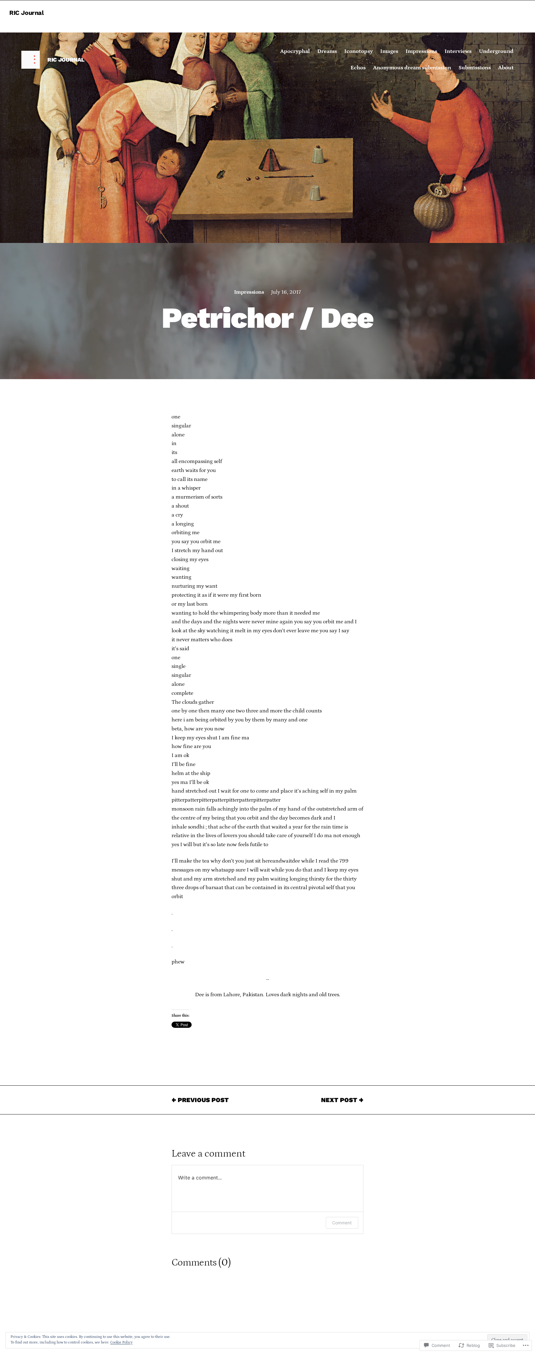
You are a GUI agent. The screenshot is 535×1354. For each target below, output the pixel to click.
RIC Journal (26, 12)
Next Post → (342, 1100)
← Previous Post (200, 1100)
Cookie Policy (121, 1342)
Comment (342, 1222)
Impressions (249, 292)
